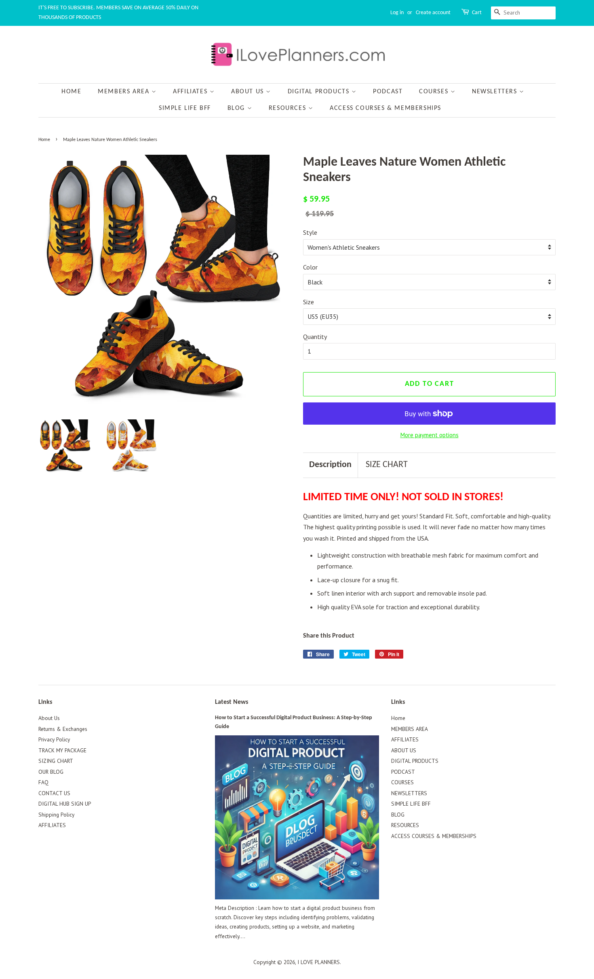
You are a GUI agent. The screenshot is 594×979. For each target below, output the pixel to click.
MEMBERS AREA (125, 91)
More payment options (429, 435)
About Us (49, 718)
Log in (397, 13)
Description (330, 464)
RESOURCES (288, 108)
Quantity (315, 337)
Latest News (231, 702)
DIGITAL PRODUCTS (320, 91)
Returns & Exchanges (62, 729)
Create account (433, 13)
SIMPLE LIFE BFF (185, 108)
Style (310, 232)
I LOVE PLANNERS (318, 962)
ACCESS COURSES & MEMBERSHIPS (385, 108)
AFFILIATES (191, 91)
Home (71, 91)
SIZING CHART (55, 760)
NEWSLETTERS (495, 91)
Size (308, 302)
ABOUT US (248, 91)
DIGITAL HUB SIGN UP (64, 803)
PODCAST (387, 91)
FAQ (43, 782)
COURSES (435, 91)
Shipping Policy (56, 814)
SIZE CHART (387, 464)
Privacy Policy (54, 739)
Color (310, 267)
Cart (477, 13)
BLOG (237, 108)
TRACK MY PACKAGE (62, 750)
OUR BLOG (50, 771)
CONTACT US (54, 793)
